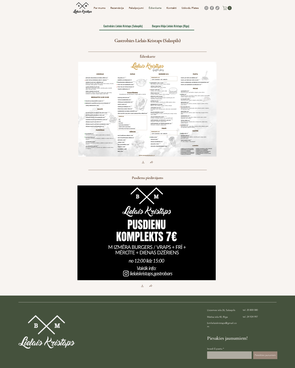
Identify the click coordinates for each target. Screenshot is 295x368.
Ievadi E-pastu (214, 349)
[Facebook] (212, 8)
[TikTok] (217, 8)
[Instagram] (206, 8)
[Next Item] (211, 124)
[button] (228, 8)
